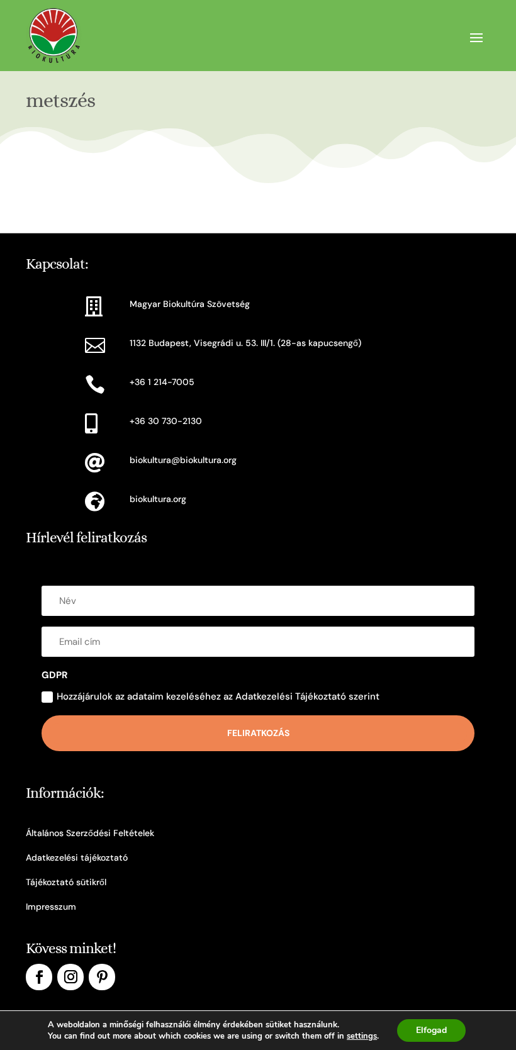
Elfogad (431, 1030)
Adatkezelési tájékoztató (77, 857)
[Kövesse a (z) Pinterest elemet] (102, 977)
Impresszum (51, 906)
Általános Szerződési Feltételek (90, 833)
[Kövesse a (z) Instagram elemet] (70, 977)
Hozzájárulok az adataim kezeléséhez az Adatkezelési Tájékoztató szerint (218, 696)
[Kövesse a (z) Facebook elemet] (39, 977)
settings (362, 1036)
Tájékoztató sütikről (66, 882)
